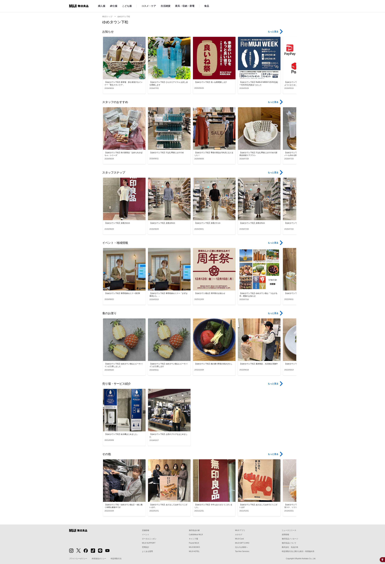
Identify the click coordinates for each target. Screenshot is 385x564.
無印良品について (289, 543)
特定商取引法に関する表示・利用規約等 (298, 551)
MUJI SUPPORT (148, 543)
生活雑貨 (165, 6)
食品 (206, 6)
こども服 (127, 6)
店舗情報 (145, 530)
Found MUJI (194, 543)
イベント (145, 535)
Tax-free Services (242, 551)
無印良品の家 (194, 530)
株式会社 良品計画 (290, 547)
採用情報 (285, 535)
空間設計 (145, 547)
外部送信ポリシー (99, 559)
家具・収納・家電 (184, 6)
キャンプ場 (193, 539)
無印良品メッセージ (290, 539)
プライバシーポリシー (78, 559)
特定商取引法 (116, 559)
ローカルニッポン (149, 539)
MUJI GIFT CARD (242, 543)
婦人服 (101, 6)
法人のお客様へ (241, 547)
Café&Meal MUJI (196, 535)
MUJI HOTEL (194, 551)
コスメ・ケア (149, 6)
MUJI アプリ (240, 530)
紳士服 (113, 6)
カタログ (238, 535)
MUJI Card (239, 539)
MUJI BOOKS (194, 547)
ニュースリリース (289, 530)
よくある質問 (147, 551)
